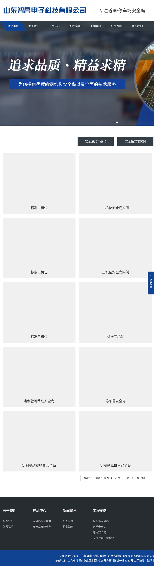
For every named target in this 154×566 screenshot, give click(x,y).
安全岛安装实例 (135, 141)
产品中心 (54, 26)
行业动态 (68, 526)
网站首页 (13, 26)
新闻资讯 (75, 26)
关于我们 (33, 26)
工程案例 (95, 26)
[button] (114, 122)
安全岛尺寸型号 (95, 141)
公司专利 (116, 26)
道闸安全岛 (99, 526)
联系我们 (137, 26)
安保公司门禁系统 (103, 538)
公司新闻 (68, 521)
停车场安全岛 (101, 521)
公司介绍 (8, 521)
